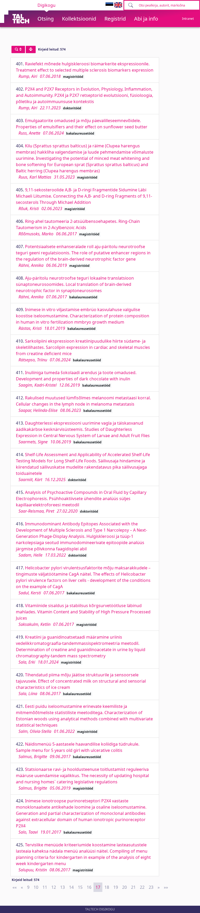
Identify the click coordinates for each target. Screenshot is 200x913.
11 (44, 887)
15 (80, 887)
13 (62, 887)
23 (151, 887)
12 (53, 887)
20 (124, 887)
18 (106, 887)
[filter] (18, 49)
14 (71, 887)
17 (98, 887)
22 (142, 887)
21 (133, 887)
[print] (31, 49)
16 (89, 887)
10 (36, 887)
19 (115, 887)
